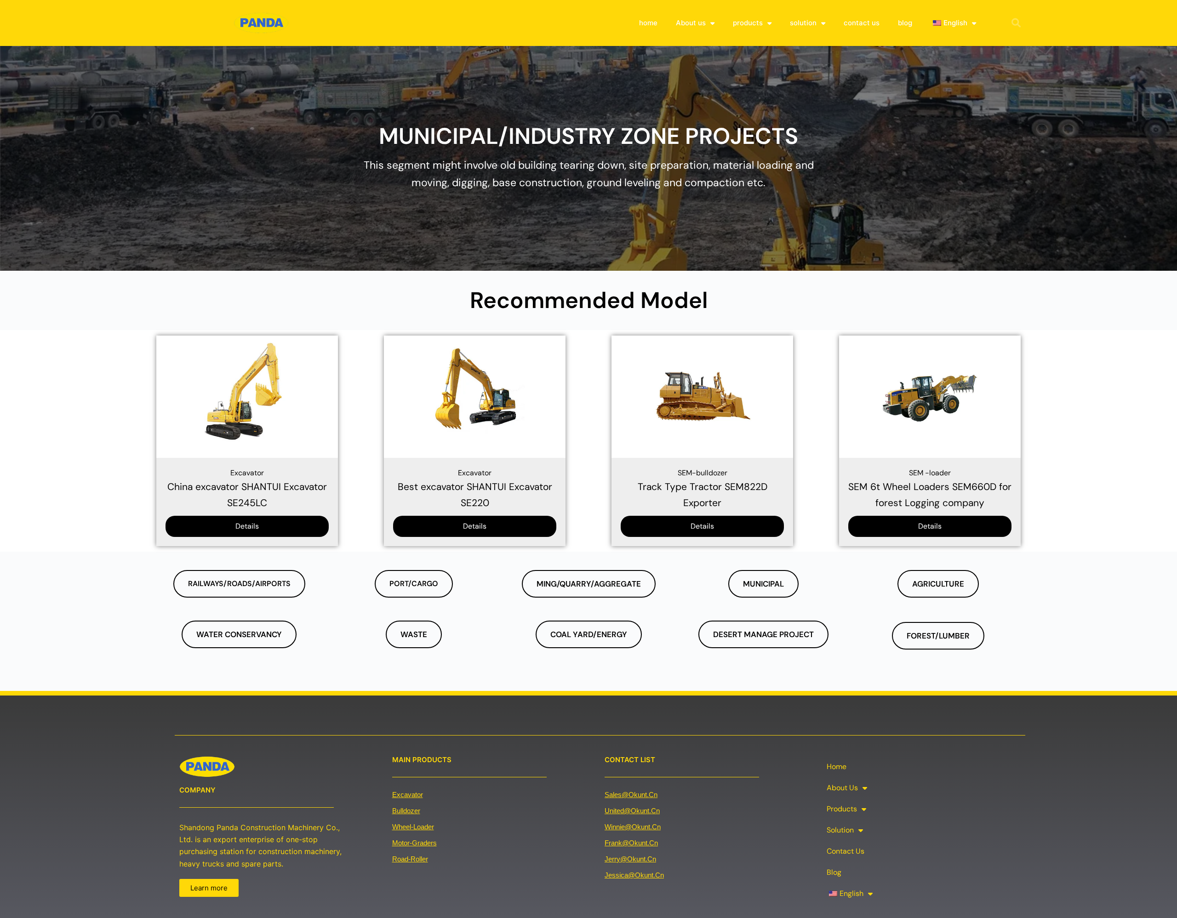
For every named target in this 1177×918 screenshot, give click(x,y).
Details (247, 526)
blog (905, 22)
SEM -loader (930, 473)
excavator (407, 794)
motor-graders (414, 843)
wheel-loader (413, 827)
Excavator (247, 473)
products (748, 22)
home (648, 22)
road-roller (410, 859)
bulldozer (406, 811)
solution (803, 22)
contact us (862, 22)
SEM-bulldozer (702, 473)
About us (691, 22)
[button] (1016, 23)
